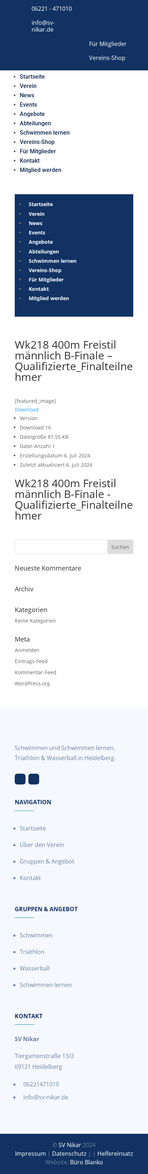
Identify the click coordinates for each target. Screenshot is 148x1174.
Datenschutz (69, 1153)
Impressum (30, 1153)
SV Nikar (70, 1145)
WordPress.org (32, 683)
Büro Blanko (86, 1162)
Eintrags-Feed (31, 661)
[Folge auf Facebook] (20, 779)
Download (27, 409)
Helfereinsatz (115, 1153)
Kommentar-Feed (35, 672)
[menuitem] (32, 75)
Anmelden (27, 650)
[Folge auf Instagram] (33, 779)
